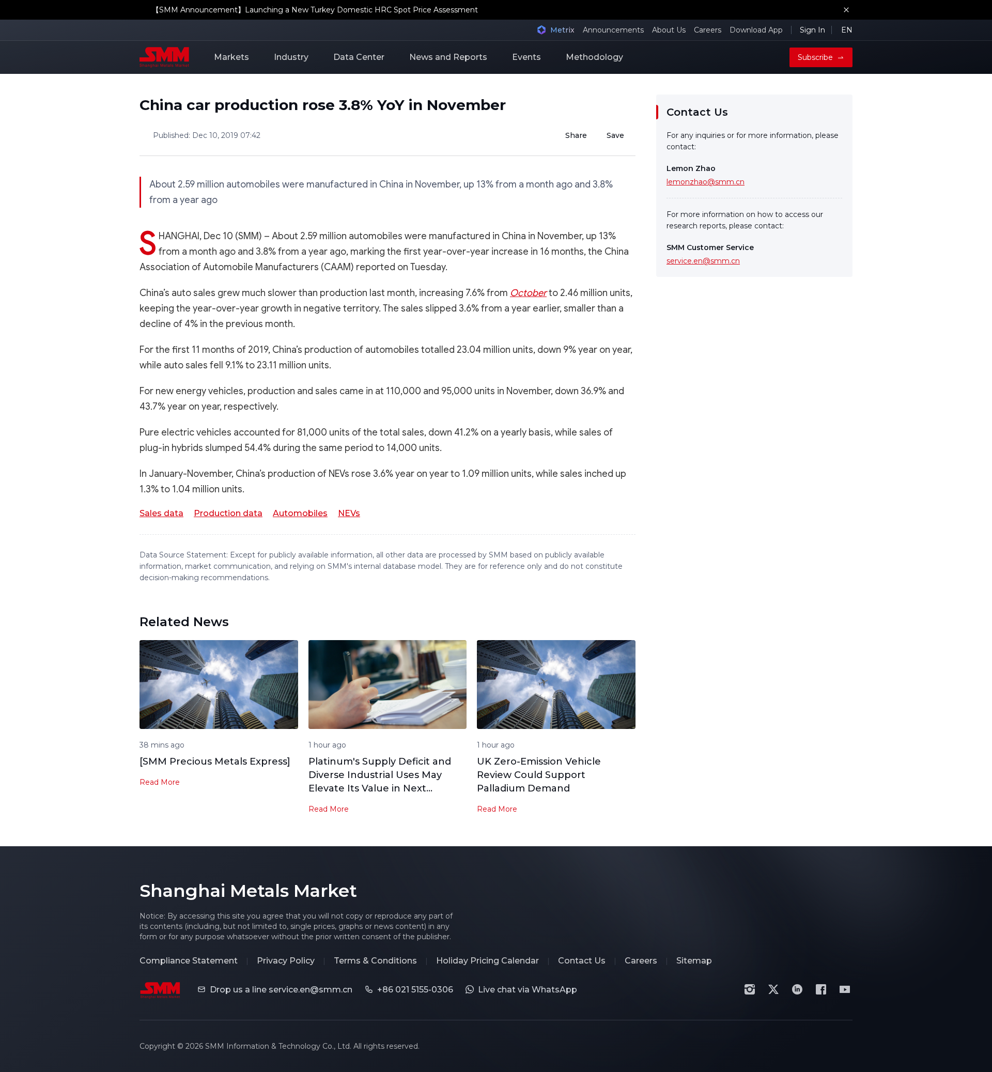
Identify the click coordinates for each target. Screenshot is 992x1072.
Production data (228, 513)
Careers (707, 30)
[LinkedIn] (797, 989)
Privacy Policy (286, 961)
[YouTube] (845, 989)
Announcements (613, 30)
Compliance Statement (189, 961)
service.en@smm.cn (703, 261)
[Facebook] (821, 989)
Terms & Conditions (375, 961)
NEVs (349, 513)
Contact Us (582, 961)
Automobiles (300, 513)
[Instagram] (749, 989)
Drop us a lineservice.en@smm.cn (281, 990)
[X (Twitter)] (773, 989)
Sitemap (694, 961)
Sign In (812, 30)
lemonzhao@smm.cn (706, 182)
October (528, 293)
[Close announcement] (846, 10)
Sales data (161, 513)
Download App (756, 30)
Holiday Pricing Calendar (487, 961)
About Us (669, 30)
